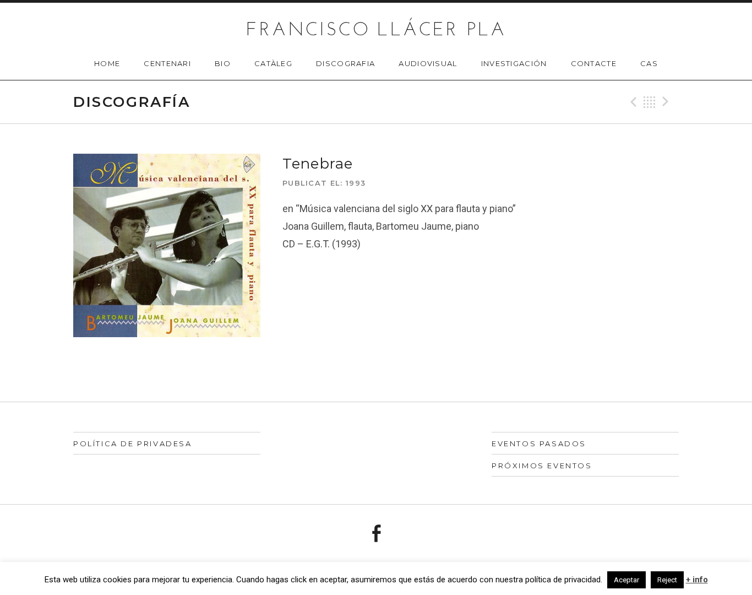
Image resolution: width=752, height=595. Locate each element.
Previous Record (632, 102)
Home (107, 63)
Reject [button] (667, 580)
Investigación (514, 63)
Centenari (167, 63)
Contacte (594, 63)
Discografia (345, 63)
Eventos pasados (539, 443)
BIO (223, 63)
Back (649, 102)
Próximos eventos (542, 465)
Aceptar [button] (626, 580)
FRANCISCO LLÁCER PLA (376, 30)
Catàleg (273, 63)
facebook (376, 533)
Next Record (667, 102)
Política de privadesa (132, 443)
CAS (649, 63)
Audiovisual (428, 63)
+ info (697, 580)
